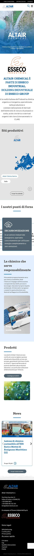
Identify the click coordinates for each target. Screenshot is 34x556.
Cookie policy (6, 531)
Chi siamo (5, 540)
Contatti (30, 1)
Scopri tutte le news (17, 471)
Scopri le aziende (17, 193)
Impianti (4, 547)
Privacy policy (6, 534)
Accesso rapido (8, 536)
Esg (3, 543)
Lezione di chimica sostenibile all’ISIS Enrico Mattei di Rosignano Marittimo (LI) (15, 447)
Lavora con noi (21, 1)
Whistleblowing (7, 529)
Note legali (6, 525)
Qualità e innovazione (9, 545)
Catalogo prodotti (13, 376)
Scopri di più (8, 463)
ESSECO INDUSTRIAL (9, 1)
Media (4, 549)
